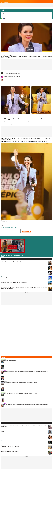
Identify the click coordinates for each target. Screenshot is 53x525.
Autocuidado (16, 227)
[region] (26, 523)
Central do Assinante (6, 2)
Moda (3, 227)
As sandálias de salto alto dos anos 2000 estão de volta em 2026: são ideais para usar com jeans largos (14, 261)
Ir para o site (3, 0)
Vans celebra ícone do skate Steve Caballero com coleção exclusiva (10, 451)
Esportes (2, 281)
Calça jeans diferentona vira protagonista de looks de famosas (12, 256)
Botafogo (5, 359)
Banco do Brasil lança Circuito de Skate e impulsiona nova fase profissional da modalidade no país (14, 282)
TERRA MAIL (2, 2)
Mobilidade (5, 381)
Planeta (5, 392)
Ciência (5, 403)
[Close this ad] (52, 520)
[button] (1, 18)
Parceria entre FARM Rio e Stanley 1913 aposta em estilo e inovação (10, 446)
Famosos (5, 370)
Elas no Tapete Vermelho (7, 227)
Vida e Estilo (12, 227)
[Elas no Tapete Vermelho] (2, 225)
